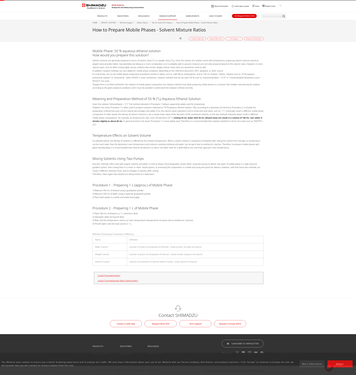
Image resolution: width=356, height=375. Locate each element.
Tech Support (195, 323)
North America (118, 5)
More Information (312, 364)
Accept (340, 364)
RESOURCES (153, 346)
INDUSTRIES (126, 346)
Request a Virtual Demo (230, 323)
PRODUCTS (97, 346)
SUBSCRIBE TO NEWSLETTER (245, 343)
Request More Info (160, 323)
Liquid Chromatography (109, 275)
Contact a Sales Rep (126, 323)
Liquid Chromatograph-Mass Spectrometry (118, 280)
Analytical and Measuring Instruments (128, 7)
